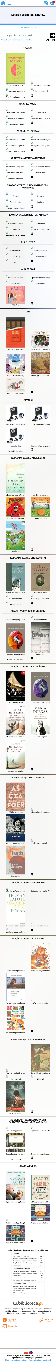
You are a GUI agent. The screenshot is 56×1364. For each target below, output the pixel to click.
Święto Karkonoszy (18, 1290)
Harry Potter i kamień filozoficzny (22, 1263)
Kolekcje (29, 40)
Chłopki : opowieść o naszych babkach (24, 1271)
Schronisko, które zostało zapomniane (24, 1280)
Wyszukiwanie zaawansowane (13, 40)
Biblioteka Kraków (28, 28)
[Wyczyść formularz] (48, 40)
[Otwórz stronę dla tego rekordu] (16, 68)
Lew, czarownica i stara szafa (21, 1256)
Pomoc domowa (17, 1295)
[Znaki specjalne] (53, 40)
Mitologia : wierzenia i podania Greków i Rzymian (27, 1258)
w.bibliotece (12, 1311)
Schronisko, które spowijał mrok (22, 1293)
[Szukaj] (52, 35)
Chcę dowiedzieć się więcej (16, 1360)
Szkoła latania (17, 1265)
